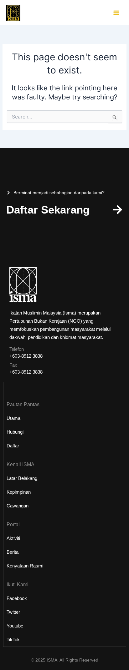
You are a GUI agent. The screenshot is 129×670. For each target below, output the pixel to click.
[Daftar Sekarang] (117, 209)
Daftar (13, 445)
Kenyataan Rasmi (25, 565)
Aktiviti (13, 538)
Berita (12, 552)
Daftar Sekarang (48, 210)
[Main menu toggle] (116, 12)
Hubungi (15, 432)
